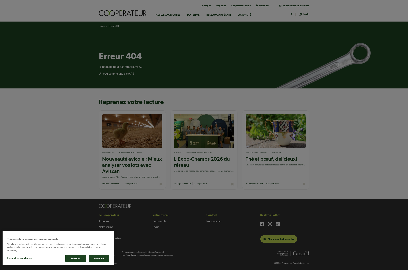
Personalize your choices (19, 258)
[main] (58, 248)
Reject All (75, 258)
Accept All (99, 258)
